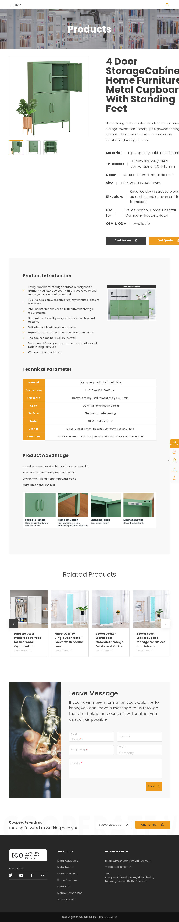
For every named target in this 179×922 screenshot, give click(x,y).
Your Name (75, 736)
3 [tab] (51, 148)
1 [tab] (16, 148)
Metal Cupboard (68, 860)
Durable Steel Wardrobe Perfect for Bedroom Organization (27, 640)
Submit (153, 786)
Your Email (78, 750)
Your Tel (124, 736)
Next (165, 628)
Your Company (126, 750)
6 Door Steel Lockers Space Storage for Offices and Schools (151, 640)
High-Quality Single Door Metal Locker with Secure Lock (69, 640)
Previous (13, 628)
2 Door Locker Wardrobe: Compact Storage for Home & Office (109, 640)
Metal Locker (65, 867)
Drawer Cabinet (67, 873)
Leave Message (114, 825)
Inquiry (75, 763)
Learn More (23, 650)
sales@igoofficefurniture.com (132, 860)
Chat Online (126, 240)
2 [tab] (33, 148)
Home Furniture (67, 880)
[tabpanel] (49, 97)
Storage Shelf (66, 899)
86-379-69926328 (121, 867)
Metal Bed (63, 886)
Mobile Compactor (69, 893)
